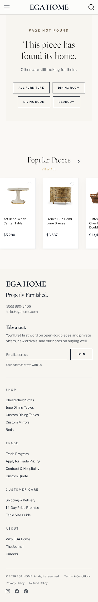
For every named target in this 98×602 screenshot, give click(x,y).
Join (81, 354)
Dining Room (69, 87)
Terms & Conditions (77, 576)
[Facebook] (17, 591)
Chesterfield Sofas (20, 400)
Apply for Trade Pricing (23, 461)
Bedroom (67, 101)
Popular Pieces (49, 160)
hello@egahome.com (22, 311)
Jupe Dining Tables (20, 407)
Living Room (34, 101)
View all (49, 169)
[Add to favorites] (29, 184)
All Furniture (31, 87)
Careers (12, 554)
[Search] (91, 7)
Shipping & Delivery (20, 500)
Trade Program (17, 454)
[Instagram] (8, 591)
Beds (10, 430)
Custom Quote (17, 476)
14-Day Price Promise (22, 507)
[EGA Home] (49, 7)
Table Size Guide (18, 515)
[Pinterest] (26, 591)
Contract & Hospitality (22, 468)
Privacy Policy (15, 583)
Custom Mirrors (17, 422)
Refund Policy (38, 583)
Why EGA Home (18, 539)
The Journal (14, 546)
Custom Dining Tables (22, 415)
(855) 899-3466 (18, 306)
